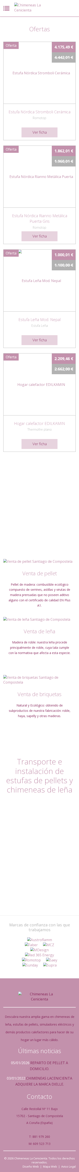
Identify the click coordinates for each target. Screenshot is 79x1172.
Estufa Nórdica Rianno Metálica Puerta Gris (39, 218)
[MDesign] (39, 950)
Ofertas (39, 29)
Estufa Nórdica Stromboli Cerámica (39, 111)
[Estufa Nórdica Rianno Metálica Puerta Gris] (39, 176)
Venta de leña (39, 631)
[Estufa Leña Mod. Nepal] (39, 280)
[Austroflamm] (39, 939)
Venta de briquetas (39, 694)
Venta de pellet (39, 573)
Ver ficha (39, 132)
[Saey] (51, 960)
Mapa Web (50, 1166)
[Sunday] (30, 965)
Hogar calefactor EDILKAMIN (39, 423)
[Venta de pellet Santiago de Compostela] (39, 561)
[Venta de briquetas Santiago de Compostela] (39, 680)
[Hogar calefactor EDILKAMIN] (39, 384)
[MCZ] (48, 945)
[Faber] (31, 945)
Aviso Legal (68, 1166)
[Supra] (50, 965)
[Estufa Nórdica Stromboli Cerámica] (39, 73)
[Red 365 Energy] (39, 955)
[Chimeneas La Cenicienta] (29, 8)
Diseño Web (31, 1166)
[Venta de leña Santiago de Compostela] (39, 619)
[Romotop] (31, 960)
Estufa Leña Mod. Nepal (39, 319)
